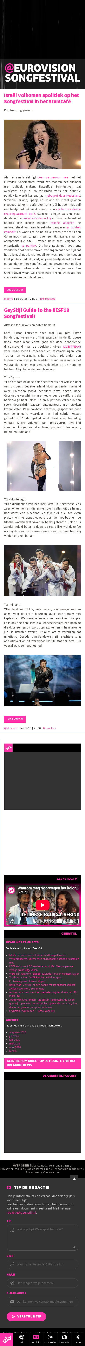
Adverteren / (34, 1172)
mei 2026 (14, 1043)
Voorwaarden (51, 1172)
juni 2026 (14, 1040)
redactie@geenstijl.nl (21, 1212)
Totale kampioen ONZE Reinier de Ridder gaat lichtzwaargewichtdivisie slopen (35, 979)
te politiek (28, 246)
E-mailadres (16, 1293)
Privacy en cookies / (13, 1169)
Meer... (13, 1051)
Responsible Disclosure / (69, 1169)
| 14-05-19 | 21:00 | (37, 728)
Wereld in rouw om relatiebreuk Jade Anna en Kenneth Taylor (44, 973)
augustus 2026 (17, 1032)
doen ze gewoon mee (53, 177)
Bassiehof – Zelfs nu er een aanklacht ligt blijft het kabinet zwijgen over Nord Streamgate (42, 986)
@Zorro (8, 299)
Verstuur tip (29, 1316)
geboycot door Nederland (63, 196)
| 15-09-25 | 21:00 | (34, 299)
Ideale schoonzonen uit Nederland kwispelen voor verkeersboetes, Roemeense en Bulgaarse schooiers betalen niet (44, 958)
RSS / (68, 1166)
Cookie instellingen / (40, 1169)
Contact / (43, 1166)
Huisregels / (57, 1166)
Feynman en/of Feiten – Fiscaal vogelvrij (32, 1011)
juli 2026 (14, 1036)
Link (10, 1256)
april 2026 (15, 1047)
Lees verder (15, 290)
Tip (9, 1221)
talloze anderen (62, 223)
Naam (11, 1275)
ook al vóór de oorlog (36, 218)
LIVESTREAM (71, 347)
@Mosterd (10, 728)
